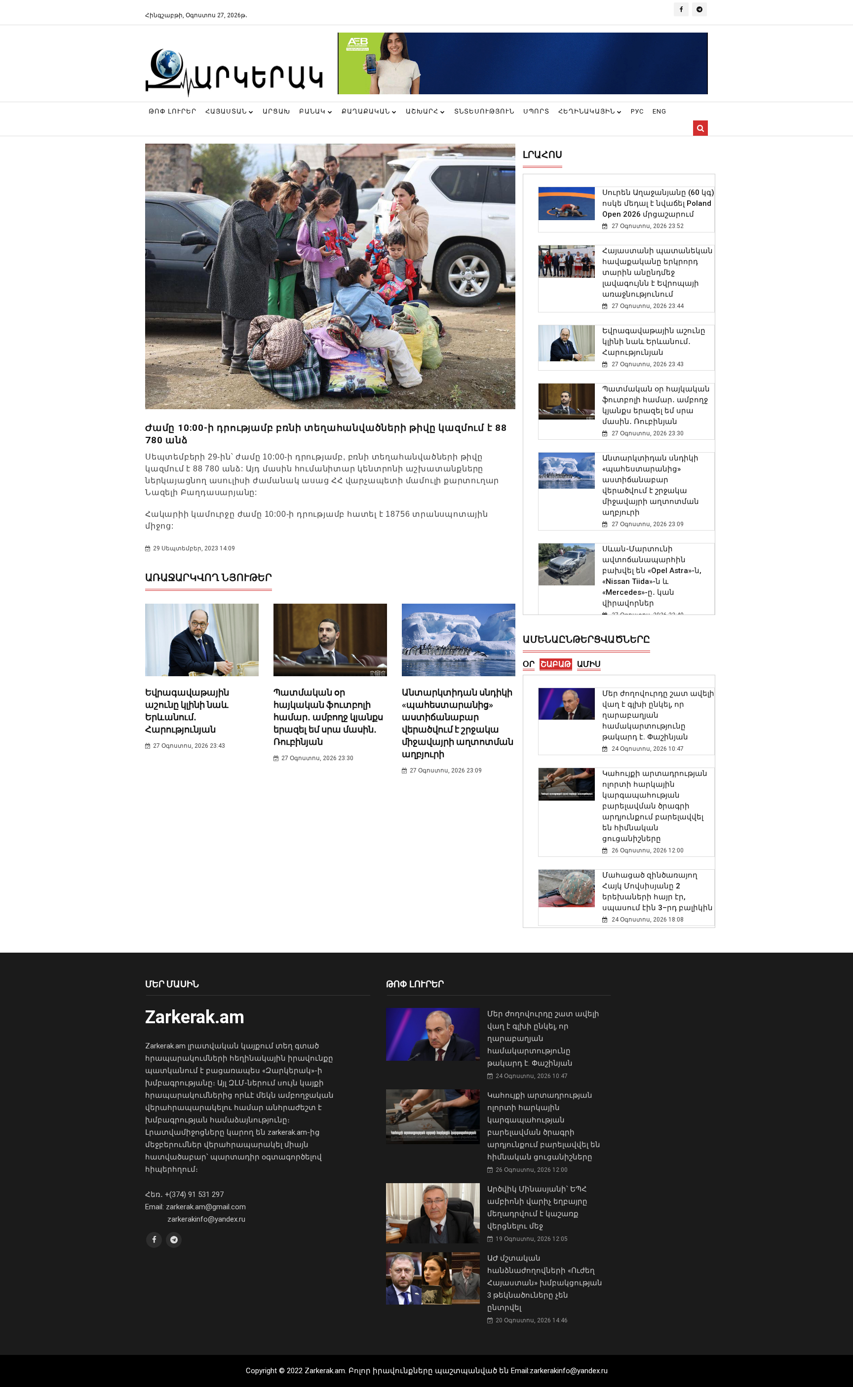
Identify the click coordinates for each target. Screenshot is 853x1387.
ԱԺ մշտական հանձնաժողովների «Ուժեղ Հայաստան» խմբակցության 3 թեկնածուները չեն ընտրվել (544, 1283)
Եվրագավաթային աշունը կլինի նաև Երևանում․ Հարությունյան (653, 341)
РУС (637, 111)
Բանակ (313, 111)
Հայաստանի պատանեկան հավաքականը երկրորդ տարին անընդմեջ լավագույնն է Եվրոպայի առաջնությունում (657, 272)
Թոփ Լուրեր (172, 111)
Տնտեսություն (484, 111)
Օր (529, 664)
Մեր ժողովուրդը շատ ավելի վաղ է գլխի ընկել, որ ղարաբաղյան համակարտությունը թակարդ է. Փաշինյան (658, 715)
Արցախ (276, 111)
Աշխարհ (423, 111)
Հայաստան (227, 111)
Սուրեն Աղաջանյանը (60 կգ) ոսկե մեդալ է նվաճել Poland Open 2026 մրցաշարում (658, 203)
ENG (659, 111)
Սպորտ (536, 111)
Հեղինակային (587, 111)
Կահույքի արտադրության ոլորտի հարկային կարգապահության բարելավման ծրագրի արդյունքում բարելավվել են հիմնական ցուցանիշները (654, 806)
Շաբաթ (556, 664)
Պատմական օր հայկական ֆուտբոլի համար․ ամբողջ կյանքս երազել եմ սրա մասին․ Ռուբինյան (328, 717)
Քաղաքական (367, 111)
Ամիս (589, 664)
